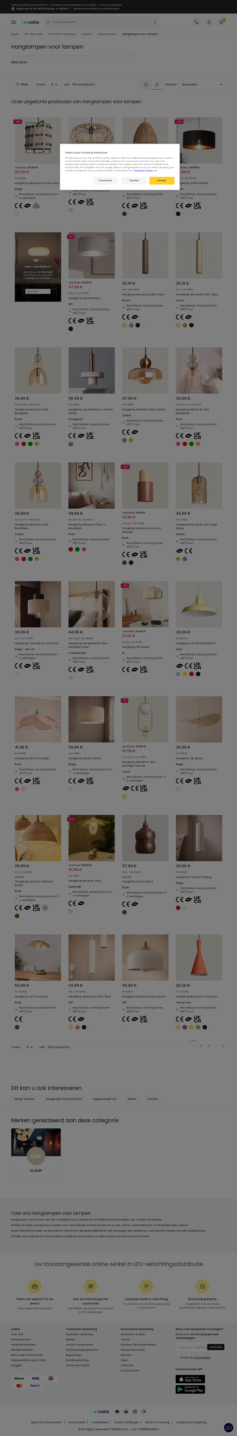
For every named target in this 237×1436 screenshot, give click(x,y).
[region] (120, 167)
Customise (105, 180)
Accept (162, 180)
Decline (134, 180)
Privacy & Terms (143, 170)
